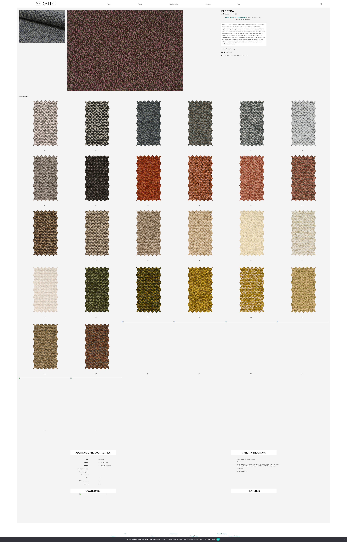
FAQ (125, 534)
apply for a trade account (238, 17)
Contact (113, 536)
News (153, 536)
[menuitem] (109, 4)
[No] (345, 539)
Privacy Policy (194, 536)
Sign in (227, 17)
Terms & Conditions (234, 536)
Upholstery (232, 49)
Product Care (173, 534)
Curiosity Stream (222, 534)
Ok (218, 539)
